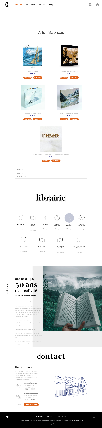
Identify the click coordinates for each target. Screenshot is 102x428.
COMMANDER (37, 77)
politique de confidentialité (75, 420)
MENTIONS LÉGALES (44, 416)
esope (52, 4)
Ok (51, 425)
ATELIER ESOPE (60, 416)
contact (42, 4)
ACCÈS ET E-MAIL (31, 405)
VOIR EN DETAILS (27, 77)
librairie (18, 4)
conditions (30, 4)
